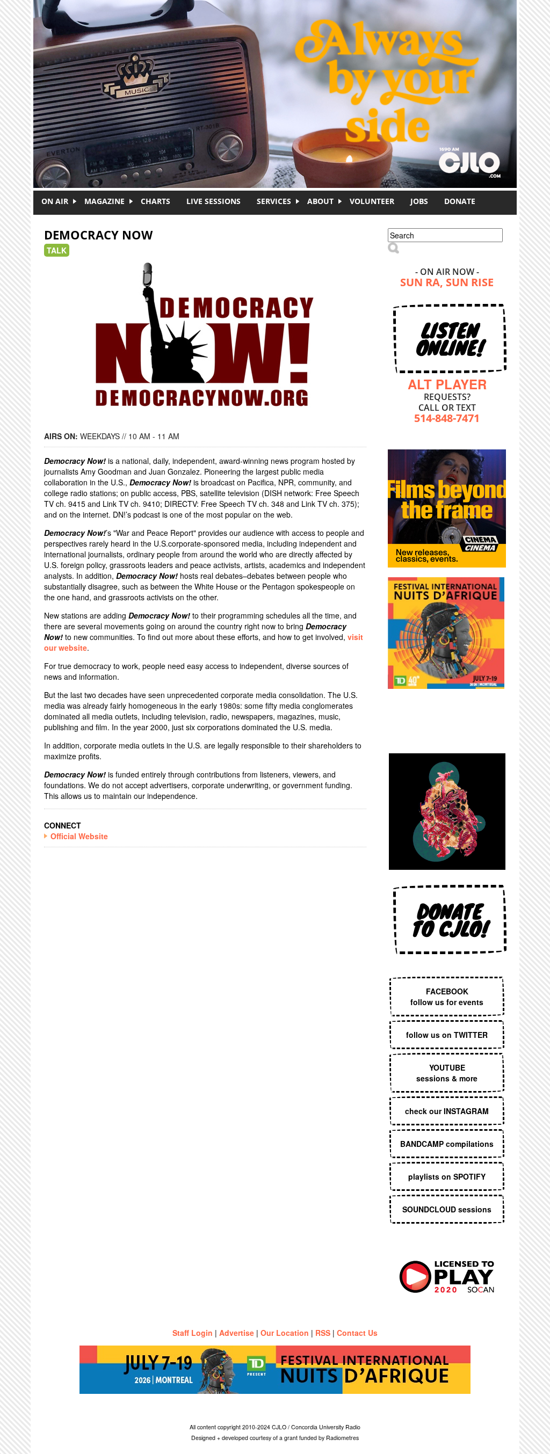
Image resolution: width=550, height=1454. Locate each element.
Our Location (284, 1332)
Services (274, 201)
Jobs (419, 201)
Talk (57, 250)
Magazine (104, 201)
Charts (155, 201)
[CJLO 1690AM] (277, 75)
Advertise (236, 1332)
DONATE (459, 201)
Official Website (79, 836)
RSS (322, 1332)
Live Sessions (213, 201)
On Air (54, 201)
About (320, 201)
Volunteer (372, 201)
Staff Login (192, 1332)
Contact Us (357, 1332)
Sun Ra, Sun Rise (447, 283)
